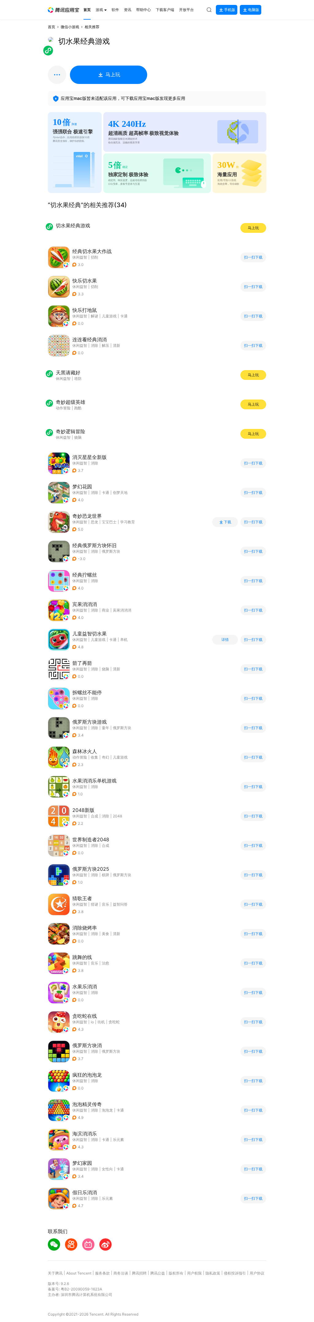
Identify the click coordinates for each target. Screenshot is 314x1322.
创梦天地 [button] (120, 492)
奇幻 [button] (105, 757)
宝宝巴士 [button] (109, 522)
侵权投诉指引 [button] (235, 1273)
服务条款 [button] (102, 1273)
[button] (63, 10)
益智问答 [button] (120, 904)
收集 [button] (94, 757)
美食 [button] (105, 933)
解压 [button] (105, 345)
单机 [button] (124, 639)
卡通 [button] (124, 316)
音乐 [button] (105, 904)
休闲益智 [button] (79, 257)
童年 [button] (105, 727)
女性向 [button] (107, 1169)
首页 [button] (51, 27)
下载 (227, 522)
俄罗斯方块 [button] (111, 551)
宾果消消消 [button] (122, 610)
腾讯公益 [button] (157, 1273)
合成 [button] (94, 816)
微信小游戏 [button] (70, 27)
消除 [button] (94, 345)
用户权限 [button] (194, 1273)
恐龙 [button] (94, 522)
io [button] (92, 1022)
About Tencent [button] (78, 1273)
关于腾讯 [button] (55, 1273)
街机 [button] (101, 1022)
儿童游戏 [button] (109, 316)
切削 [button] (94, 257)
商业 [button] (105, 610)
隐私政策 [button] (212, 1273)
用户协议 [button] (257, 1273)
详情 (225, 640)
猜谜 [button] (94, 904)
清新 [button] (116, 345)
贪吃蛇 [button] (114, 1022)
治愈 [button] (105, 963)
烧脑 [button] (105, 669)
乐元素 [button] (118, 1139)
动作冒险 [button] (79, 757)
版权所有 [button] (176, 1273)
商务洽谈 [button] (120, 1273)
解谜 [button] (94, 316)
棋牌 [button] (105, 875)
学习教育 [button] (127, 522)
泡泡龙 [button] (107, 1110)
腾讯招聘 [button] (139, 1273)
